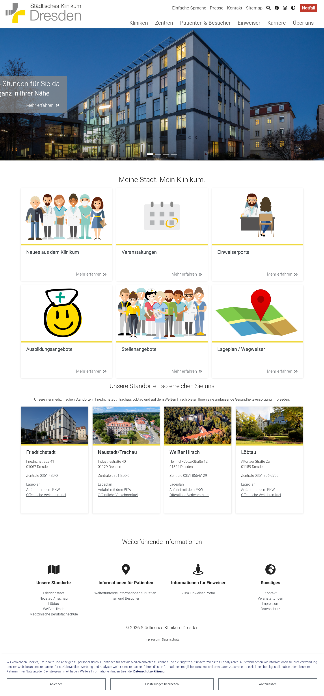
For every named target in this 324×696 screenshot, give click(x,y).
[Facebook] (277, 8)
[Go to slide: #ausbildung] (158, 154)
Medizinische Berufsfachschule (54, 614)
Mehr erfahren (88, 274)
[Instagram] (285, 8)
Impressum (270, 604)
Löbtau (53, 604)
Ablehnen (56, 684)
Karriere (276, 23)
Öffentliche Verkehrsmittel (46, 495)
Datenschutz (270, 609)
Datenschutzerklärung (148, 671)
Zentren (164, 23)
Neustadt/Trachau (53, 598)
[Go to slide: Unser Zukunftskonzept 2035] (174, 154)
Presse (216, 8)
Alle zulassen (268, 684)
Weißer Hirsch (53, 609)
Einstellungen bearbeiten (162, 684)
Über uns (303, 23)
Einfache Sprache (189, 8)
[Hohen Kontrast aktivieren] (293, 8)
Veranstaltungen (270, 598)
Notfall (308, 8)
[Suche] (268, 8)
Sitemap (254, 8)
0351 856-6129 (195, 475)
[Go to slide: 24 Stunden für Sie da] (150, 154)
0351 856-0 (120, 475)
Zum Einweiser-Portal (198, 593)
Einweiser (249, 23)
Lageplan (33, 484)
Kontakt (234, 8)
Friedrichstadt (53, 593)
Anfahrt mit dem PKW (43, 490)
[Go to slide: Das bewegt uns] (166, 154)
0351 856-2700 (267, 475)
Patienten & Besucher (205, 23)
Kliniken (138, 23)
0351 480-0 (49, 475)
